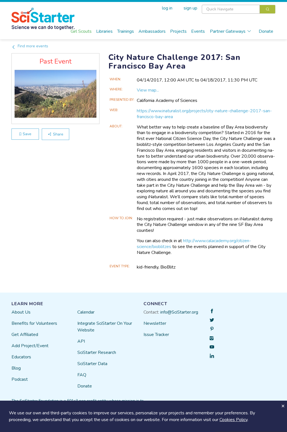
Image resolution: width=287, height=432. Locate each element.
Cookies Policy (233, 420)
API (81, 341)
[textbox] (231, 9)
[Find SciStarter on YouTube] (212, 347)
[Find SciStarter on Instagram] (212, 338)
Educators (21, 357)
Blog (16, 368)
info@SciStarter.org (179, 312)
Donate (266, 31)
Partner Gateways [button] (228, 31)
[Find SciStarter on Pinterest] (212, 329)
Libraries (104, 31)
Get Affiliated (24, 334)
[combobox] (239, 9)
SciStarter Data (92, 364)
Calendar (85, 312)
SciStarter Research (96, 352)
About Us (21, 312)
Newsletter (155, 323)
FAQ (81, 375)
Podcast (19, 379)
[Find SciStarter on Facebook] (212, 311)
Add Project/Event (29, 346)
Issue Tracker (156, 334)
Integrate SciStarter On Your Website (104, 326)
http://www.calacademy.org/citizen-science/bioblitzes (194, 244)
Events (198, 31)
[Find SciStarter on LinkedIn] (212, 356)
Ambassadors (152, 31)
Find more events (32, 46)
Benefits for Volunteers (34, 323)
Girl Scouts (81, 31)
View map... (148, 90)
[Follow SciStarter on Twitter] (212, 320)
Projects (178, 31)
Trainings (125, 31)
